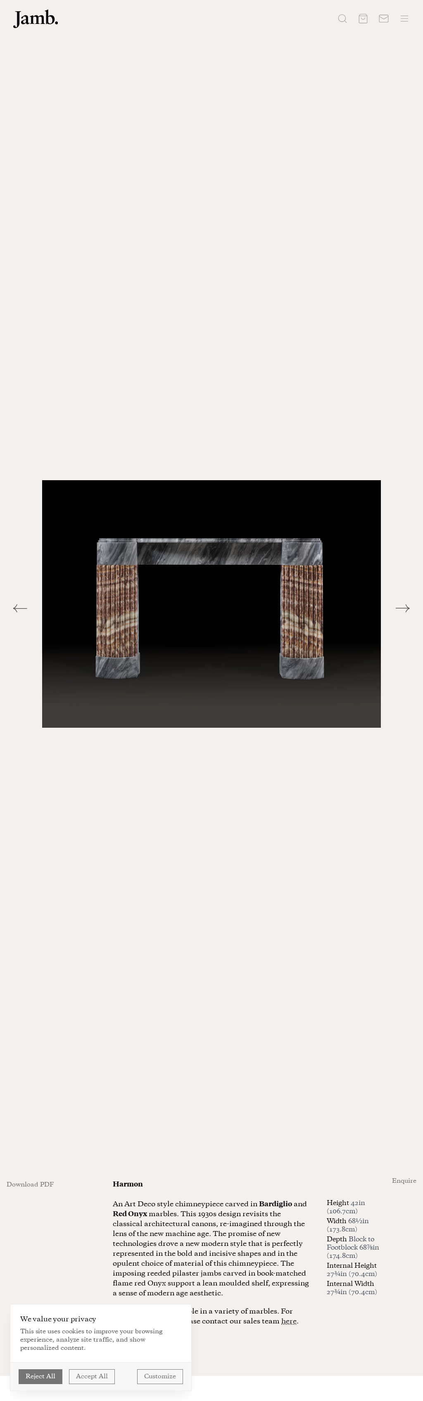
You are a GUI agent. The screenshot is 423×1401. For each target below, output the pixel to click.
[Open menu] (404, 18)
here (289, 1321)
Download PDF (30, 1184)
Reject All (40, 1376)
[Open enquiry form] (383, 18)
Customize (160, 1376)
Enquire (404, 1181)
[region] (211, 604)
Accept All (92, 1376)
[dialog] (101, 1347)
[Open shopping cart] (363, 18)
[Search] (342, 18)
